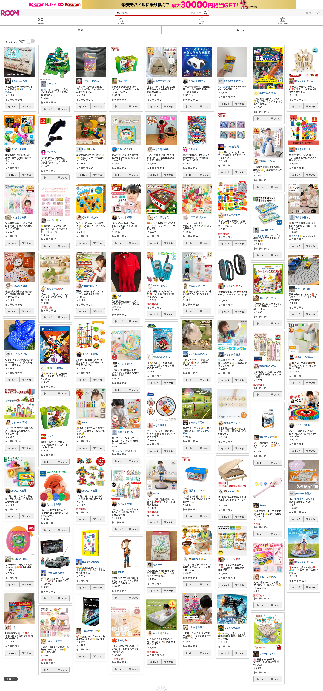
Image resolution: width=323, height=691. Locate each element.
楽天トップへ (314, 12)
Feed (40, 20)
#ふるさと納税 (260, 235)
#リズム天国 (224, 86)
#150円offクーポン (300, 499)
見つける (121, 20)
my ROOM (282, 20)
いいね (28, 106)
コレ (13, 106)
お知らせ (202, 20)
